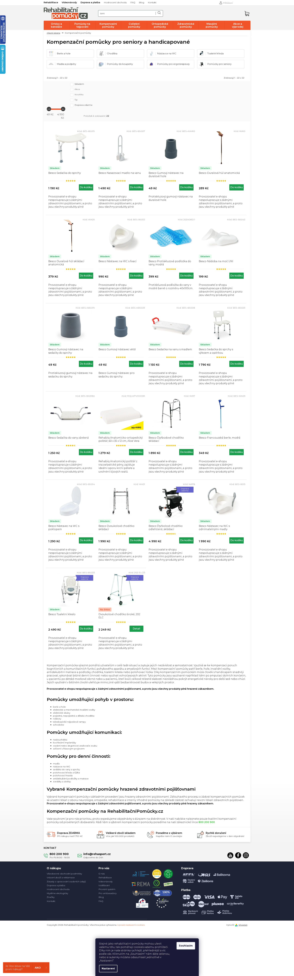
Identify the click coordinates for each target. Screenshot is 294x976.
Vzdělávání (104, 885)
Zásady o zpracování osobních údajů (66, 881)
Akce (77, 89)
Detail (136, 628)
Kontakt (152, 2)
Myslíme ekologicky (57, 893)
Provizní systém (106, 889)
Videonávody (69, 2)
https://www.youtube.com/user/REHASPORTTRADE (230, 855)
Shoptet (243, 925)
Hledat (159, 13)
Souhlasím (186, 945)
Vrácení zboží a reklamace (61, 877)
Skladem (79, 84)
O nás (101, 873)
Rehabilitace (51, 2)
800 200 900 (59, 854)
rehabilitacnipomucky (246, 855)
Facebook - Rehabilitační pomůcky (238, 855)
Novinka (79, 94)
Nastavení (108, 968)
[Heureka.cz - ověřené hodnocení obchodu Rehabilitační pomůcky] (156, 873)
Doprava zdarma (83, 105)
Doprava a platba (90, 2)
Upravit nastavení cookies (131, 925)
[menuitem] (56, 25)
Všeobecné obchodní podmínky (64, 873)
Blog (141, 2)
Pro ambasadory (107, 893)
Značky (50, 897)
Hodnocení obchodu (115, 2)
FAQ (132, 2)
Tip (76, 100)
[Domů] (55, 33)
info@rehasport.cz (97, 854)
